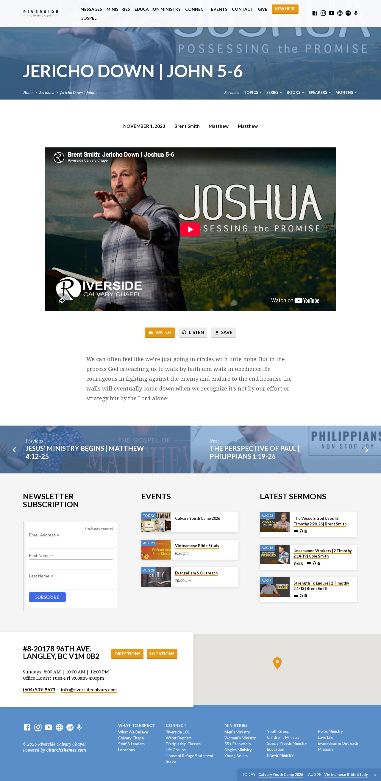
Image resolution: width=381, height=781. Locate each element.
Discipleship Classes (183, 743)
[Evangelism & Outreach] (156, 577)
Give (262, 9)
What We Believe (133, 732)
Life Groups (176, 749)
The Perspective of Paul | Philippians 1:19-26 (254, 452)
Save (226, 332)
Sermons (46, 92)
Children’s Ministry (283, 737)
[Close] (375, 775)
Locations (162, 653)
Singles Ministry (238, 749)
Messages (91, 9)
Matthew (219, 126)
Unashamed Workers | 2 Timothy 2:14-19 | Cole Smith (322, 553)
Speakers (318, 92)
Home (28, 92)
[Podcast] (356, 13)
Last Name (41, 576)
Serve (171, 761)
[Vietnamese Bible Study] (156, 550)
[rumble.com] (340, 13)
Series (272, 92)
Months (344, 92)
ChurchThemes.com (66, 750)
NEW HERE (285, 8)
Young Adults (236, 755)
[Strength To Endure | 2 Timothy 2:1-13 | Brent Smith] (275, 587)
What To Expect (136, 725)
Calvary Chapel (131, 738)
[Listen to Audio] (301, 531)
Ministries (118, 9)
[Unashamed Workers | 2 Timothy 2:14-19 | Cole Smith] (275, 555)
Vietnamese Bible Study (197, 545)
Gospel (88, 18)
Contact (242, 9)
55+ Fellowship (237, 743)
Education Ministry (158, 9)
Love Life (325, 737)
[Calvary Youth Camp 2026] (156, 522)
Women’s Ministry (240, 738)
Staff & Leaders (131, 743)
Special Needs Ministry (287, 743)
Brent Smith (187, 126)
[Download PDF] (305, 531)
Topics (251, 92)
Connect (196, 9)
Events (219, 9)
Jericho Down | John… (78, 92)
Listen (196, 332)
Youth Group (278, 731)
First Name (41, 555)
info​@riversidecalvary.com (89, 689)
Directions (127, 653)
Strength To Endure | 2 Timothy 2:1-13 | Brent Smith (321, 586)
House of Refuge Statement (189, 755)
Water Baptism (179, 738)
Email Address (44, 535)
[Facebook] (315, 13)
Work (298, 563)
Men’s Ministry (237, 732)
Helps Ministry (330, 731)
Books (294, 92)
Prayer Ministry (280, 755)
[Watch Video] (295, 531)
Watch (162, 332)
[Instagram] (323, 13)
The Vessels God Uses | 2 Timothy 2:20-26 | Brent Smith (319, 521)
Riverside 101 (178, 732)
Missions (325, 749)
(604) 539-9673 (39, 689)
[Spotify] (348, 13)
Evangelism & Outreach (196, 573)
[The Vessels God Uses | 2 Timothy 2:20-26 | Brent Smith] (275, 522)
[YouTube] (331, 13)
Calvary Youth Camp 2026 (197, 518)
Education (275, 749)
